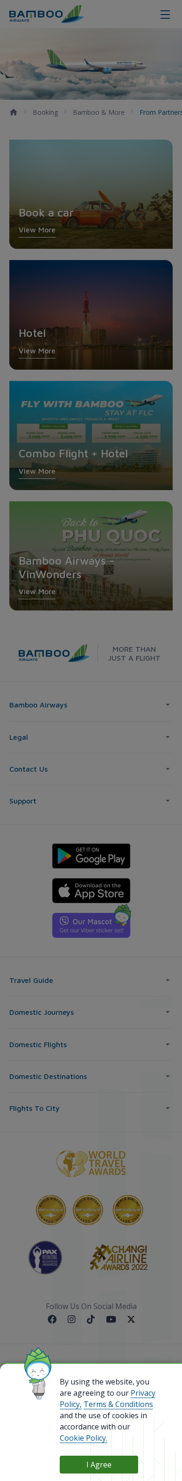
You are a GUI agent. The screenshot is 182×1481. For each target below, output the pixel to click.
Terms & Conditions (118, 1404)
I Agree (99, 1464)
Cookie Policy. (83, 1438)
